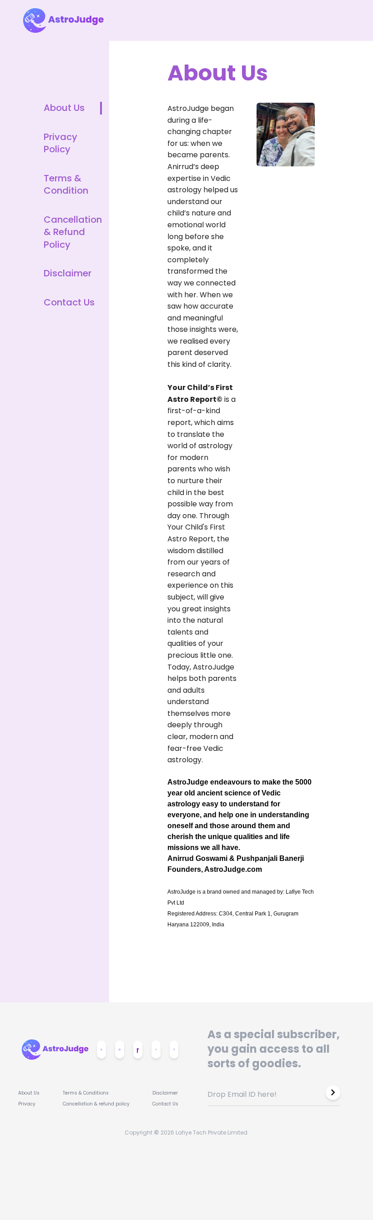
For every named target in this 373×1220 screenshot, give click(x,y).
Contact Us (69, 302)
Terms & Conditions (86, 1093)
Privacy (26, 1103)
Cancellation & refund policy (96, 1103)
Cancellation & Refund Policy (73, 232)
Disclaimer (67, 273)
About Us (64, 108)
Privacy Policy (60, 143)
